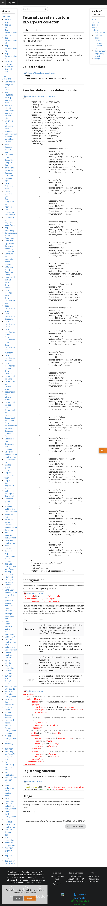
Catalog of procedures (9, 580)
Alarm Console (8, 88)
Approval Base (8, 101)
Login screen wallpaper (9, 624)
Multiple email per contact (8, 655)
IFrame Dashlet (8, 546)
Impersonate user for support (10, 558)
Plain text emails (8, 708)
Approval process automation (9, 108)
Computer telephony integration (9, 248)
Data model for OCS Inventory (10, 405)
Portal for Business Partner (9, 715)
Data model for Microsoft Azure (10, 385)
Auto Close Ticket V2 (9, 140)
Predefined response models (9, 723)
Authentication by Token (11, 135)
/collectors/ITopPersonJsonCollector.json (41, 96)
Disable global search (8, 467)
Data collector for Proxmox (10, 358)
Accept (30, 898)
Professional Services (75, 881)
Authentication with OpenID (11, 687)
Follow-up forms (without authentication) (11, 523)
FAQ (57, 879)
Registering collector (99, 54)
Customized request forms (10, 280)
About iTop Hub (57, 876)
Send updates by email (9, 788)
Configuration (100, 51)
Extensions (9, 66)
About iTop (76, 876)
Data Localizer (8, 372)
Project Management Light (10, 738)
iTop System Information (10, 862)
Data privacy (93, 879)
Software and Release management (10, 806)
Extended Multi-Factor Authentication (11, 509)
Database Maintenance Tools (10, 433)
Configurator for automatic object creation (10, 258)
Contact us (93, 881)
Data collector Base (8, 293)
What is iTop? (8, 20)
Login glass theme (9, 617)
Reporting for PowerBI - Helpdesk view (10, 755)
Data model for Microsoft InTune (10, 396)
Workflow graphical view (9, 850)
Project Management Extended (10, 730)
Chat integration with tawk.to (10, 212)
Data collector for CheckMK (10, 316)
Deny (18, 898)
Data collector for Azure (10, 308)
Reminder (9, 749)
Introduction (99, 32)
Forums (56, 884)
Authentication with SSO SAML (11, 780)
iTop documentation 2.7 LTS (11, 56)
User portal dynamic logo (9, 832)
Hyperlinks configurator (10, 541)
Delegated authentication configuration (11, 454)
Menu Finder (10, 225)
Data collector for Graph (10, 324)
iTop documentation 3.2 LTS (11, 32)
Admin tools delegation (10, 83)
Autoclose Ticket (9, 156)
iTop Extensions (6, 77)
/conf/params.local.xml (34, 593)
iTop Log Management (10, 565)
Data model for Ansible (10, 377)
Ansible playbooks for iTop (9, 95)
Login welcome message (8, 611)
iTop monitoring (9, 229)
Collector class (98, 36)
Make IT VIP (10, 637)
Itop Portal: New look (9, 575)
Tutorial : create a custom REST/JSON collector (96, 24)
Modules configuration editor (10, 642)
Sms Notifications (10, 773)
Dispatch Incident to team (9, 475)
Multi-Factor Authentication (11, 648)
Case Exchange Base (9, 186)
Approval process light (8, 115)
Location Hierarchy (9, 604)
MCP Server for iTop (9, 570)
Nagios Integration (9, 666)
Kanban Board (8, 585)
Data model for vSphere (10, 419)
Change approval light (8, 194)
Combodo (6, 16)
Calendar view (8, 179)
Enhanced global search (9, 501)
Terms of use (93, 876)
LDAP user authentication (11, 591)
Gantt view (9, 530)
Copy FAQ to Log (9, 268)
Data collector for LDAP (10, 340)
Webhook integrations (10, 843)
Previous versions (8, 62)
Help (57, 881)
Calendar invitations (9, 174)
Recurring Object (9, 744)
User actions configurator (10, 825)
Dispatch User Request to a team (9, 484)
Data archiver (8, 286)
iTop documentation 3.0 (11, 48)
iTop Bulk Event (9, 856)
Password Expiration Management (10, 694)
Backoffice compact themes (9, 162)
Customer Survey (9, 273)
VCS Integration (9, 838)
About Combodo (75, 879)
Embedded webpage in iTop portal (9, 493)
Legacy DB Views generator (9, 598)
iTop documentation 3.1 (11, 40)
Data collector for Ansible (10, 300)
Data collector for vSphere (10, 366)
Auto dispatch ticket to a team (9, 148)
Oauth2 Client (8, 682)
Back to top (78, 826)
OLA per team (8, 677)
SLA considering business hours (9, 766)
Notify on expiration (9, 671)
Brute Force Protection (10, 169)
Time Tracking (8, 820)
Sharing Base (8, 794)
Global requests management (10, 535)
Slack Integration (9, 799)
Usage (97, 58)
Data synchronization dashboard (11, 426)
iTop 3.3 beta (8, 26)
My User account (8, 661)
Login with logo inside (9, 242)
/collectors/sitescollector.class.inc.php (40, 73)
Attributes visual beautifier (9, 128)
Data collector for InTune (10, 332)
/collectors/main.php (34, 781)
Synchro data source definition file (99, 44)
